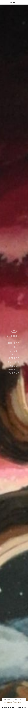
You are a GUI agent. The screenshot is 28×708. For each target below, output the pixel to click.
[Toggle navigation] (26, 2)
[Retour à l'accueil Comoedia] (14, 2)
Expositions (16, 699)
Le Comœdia (7, 699)
